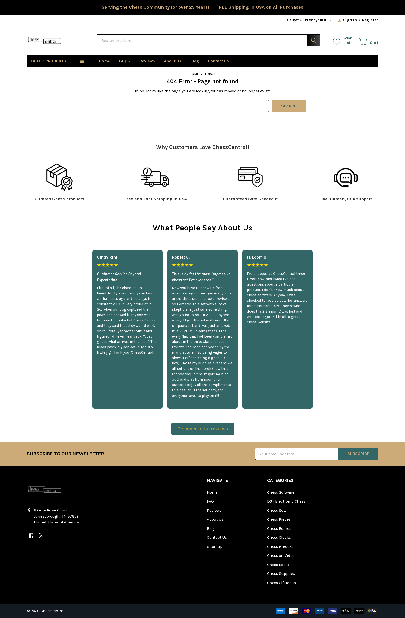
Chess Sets (277, 510)
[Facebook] (31, 535)
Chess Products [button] (48, 61)
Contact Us (218, 61)
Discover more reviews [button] (202, 428)
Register (370, 20)
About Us (172, 61)
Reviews (147, 61)
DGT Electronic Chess (286, 501)
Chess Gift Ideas (281, 582)
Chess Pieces (279, 519)
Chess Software (281, 492)
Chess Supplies (281, 573)
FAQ (122, 61)
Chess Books (278, 564)
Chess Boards (279, 528)
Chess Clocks (279, 537)
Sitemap (214, 546)
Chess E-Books (280, 546)
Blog (194, 61)
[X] (41, 535)
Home (104, 61)
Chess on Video (281, 555)
